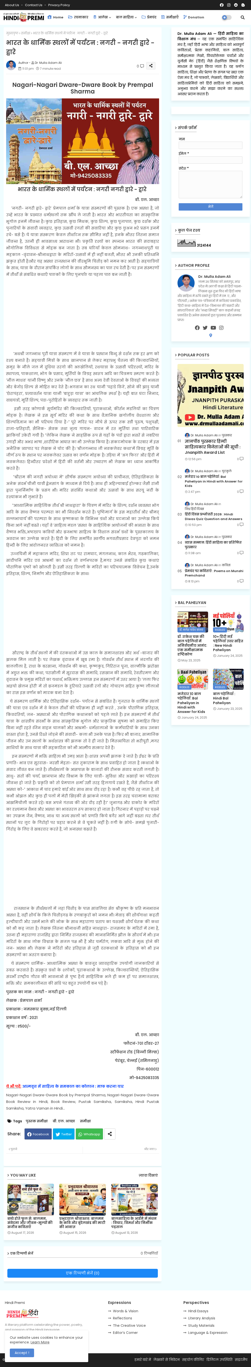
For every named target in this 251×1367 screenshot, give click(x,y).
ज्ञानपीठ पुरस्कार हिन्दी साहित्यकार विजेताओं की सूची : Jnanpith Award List (212, 447)
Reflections (122, 1318)
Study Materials (201, 1325)
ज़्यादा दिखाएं (148, 1175)
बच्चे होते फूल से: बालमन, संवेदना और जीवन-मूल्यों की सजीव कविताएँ (29, 1223)
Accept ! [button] (22, 1352)
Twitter (66, 1134)
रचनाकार (80, 17)
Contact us (34, 5)
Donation (195, 17)
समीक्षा (25, 33)
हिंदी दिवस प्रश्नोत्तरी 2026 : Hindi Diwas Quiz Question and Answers (213, 516)
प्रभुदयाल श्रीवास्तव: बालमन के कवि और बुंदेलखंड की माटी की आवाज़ (82, 1223)
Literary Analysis (201, 1318)
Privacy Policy (59, 5)
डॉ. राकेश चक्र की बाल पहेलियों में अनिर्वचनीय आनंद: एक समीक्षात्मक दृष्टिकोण (192, 645)
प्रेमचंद (151, 17)
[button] (243, 17)
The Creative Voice (129, 1325)
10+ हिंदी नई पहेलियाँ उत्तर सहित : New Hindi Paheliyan (228, 643)
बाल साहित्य (125, 17)
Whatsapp (92, 1134)
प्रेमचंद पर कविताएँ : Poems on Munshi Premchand (214, 573)
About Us (12, 5)
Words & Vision (125, 1311)
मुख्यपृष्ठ (12, 33)
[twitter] (205, 327)
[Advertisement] (82, 314)
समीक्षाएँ (172, 17)
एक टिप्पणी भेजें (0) (83, 1273)
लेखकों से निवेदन (166, 1359)
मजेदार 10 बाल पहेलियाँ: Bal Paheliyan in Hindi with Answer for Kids (214, 481)
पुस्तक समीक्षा (37, 1121)
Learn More (40, 1342)
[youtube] (213, 327)
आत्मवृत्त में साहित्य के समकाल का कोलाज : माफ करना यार (73, 1086)
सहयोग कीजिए (193, 1359)
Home (57, 17)
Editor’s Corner (125, 1332)
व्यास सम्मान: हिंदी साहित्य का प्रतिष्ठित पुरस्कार (213, 544)
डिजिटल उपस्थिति (219, 1359)
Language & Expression (207, 1332)
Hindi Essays (198, 1311)
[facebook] (197, 327)
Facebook (41, 1134)
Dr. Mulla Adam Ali (195, 33)
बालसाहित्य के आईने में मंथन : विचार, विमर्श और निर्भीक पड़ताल (134, 1223)
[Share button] (109, 1133)
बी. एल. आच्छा (64, 1121)
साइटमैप (241, 1359)
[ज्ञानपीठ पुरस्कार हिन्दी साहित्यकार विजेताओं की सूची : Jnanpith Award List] (210, 395)
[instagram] (221, 327)
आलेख (102, 17)
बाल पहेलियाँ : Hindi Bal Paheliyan (224, 698)
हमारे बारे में (143, 1359)
